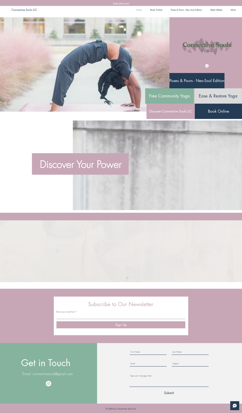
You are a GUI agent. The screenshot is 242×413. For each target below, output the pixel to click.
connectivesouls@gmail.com (52, 373)
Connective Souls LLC (24, 10)
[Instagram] (207, 66)
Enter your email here (65, 312)
